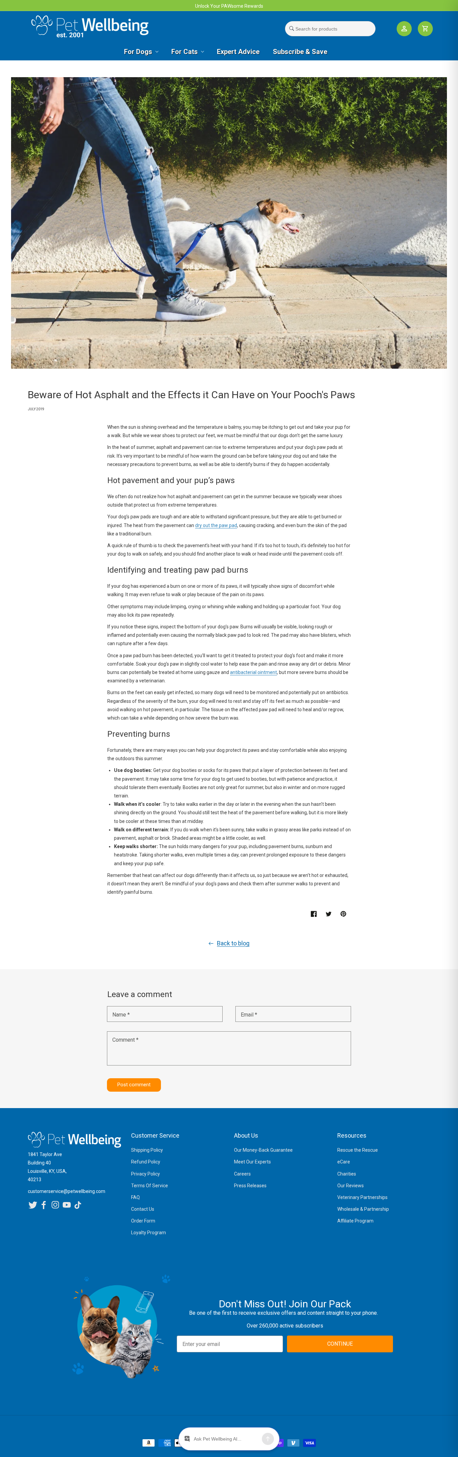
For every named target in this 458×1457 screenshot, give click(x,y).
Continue (179, 796)
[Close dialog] (320, 674)
